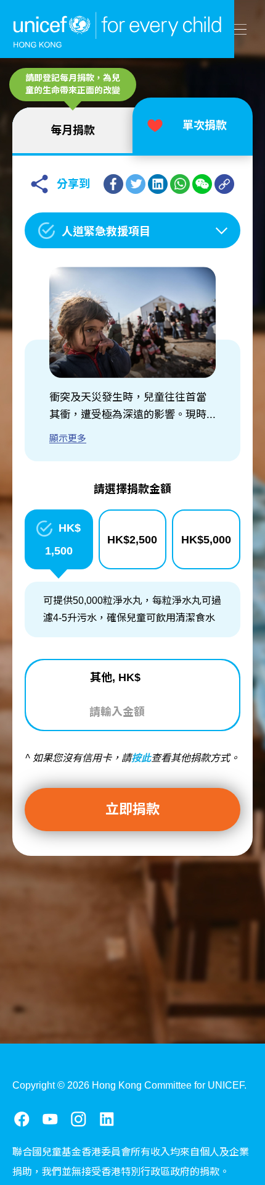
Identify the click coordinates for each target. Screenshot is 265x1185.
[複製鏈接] (224, 184)
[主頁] (117, 29)
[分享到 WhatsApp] (180, 184)
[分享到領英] (158, 184)
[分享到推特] (135, 184)
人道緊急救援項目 (106, 231)
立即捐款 (132, 809)
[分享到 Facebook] (113, 184)
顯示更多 (67, 438)
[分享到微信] (202, 184)
